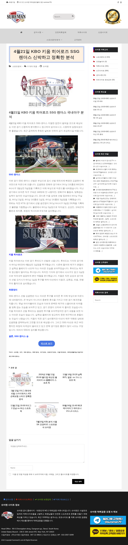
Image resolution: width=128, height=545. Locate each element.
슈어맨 (45, 66)
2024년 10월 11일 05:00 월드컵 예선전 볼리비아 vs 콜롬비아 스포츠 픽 (46, 378)
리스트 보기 (46, 343)
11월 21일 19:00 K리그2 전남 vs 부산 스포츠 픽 (21, 408)
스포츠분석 (17, 66)
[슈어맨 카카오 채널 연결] (105, 279)
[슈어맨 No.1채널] (113, 16)
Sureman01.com (17, 540)
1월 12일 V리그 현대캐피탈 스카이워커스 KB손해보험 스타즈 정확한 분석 (21, 395)
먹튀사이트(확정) (25, 499)
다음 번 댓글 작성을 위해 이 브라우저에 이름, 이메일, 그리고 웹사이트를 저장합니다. (46, 474)
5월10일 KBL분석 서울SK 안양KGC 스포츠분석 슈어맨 (46, 424)
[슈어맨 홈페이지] (21, 32)
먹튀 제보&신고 (62, 499)
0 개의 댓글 (32, 66)
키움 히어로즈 (61, 352)
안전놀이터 (100, 61)
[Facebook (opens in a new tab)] (118, 2)
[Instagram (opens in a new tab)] (120, 2)
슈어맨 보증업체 (44, 499)
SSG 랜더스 (27, 352)
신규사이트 (100, 71)
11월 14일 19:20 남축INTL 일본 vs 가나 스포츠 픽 (72, 377)
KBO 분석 (35, 352)
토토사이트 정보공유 (103, 80)
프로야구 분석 (51, 352)
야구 (21, 352)
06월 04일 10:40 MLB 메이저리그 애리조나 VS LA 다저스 (72, 408)
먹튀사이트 (100, 66)
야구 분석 (43, 352)
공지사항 (99, 75)
